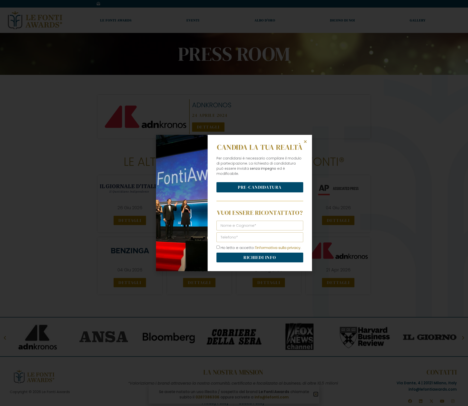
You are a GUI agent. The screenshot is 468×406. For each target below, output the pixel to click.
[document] (234, 203)
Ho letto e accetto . (261, 247)
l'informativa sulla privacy (277, 247)
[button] (305, 141)
